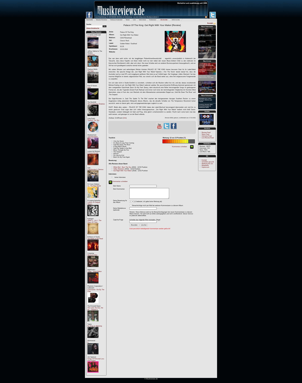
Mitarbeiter (205, 165)
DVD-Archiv (176, 20)
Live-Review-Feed (208, 138)
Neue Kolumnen (207, 95)
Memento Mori (92, 255)
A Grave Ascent (92, 153)
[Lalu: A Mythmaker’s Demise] (93, 183)
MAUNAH (202, 29)
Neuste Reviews (101, 20)
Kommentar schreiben (179, 146)
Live (134, 20)
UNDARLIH (202, 53)
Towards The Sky (93, 120)
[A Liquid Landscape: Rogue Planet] (93, 50)
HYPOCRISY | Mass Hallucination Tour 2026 (206, 76)
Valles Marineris (118, 169)
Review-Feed (206, 132)
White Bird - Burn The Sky (122, 167)
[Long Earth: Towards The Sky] (93, 133)
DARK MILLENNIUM (205, 35)
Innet (89, 87)
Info (125, 118)
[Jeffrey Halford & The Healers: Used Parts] (93, 68)
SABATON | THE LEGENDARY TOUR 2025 (206, 88)
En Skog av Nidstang (94, 326)
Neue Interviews (207, 26)
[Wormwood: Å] (93, 355)
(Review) (152, 25)
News (128, 20)
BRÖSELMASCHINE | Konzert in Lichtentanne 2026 (206, 83)
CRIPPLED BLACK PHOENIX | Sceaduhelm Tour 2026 (206, 65)
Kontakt (210, 23)
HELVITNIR (202, 41)
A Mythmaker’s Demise (95, 169)
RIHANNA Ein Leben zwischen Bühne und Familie (205, 100)
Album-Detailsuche (92, 28)
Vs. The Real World (94, 186)
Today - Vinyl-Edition (94, 271)
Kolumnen (152, 20)
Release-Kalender (116, 20)
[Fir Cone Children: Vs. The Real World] (93, 199)
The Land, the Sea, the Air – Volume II (95, 308)
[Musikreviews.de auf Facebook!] (173, 129)
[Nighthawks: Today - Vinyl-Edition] (93, 285)
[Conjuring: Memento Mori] (93, 268)
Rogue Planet (92, 36)
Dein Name (117, 186)
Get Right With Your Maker (122, 171)
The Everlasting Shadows (96, 104)
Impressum (205, 167)
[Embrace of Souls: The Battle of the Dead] (93, 252)
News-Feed (205, 134)
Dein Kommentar (119, 189)
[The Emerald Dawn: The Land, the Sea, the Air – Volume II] (93, 323)
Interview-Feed (207, 136)
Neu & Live (207, 61)
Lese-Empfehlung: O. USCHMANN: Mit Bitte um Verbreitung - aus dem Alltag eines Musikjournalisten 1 (127, 17)
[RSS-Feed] (206, 17)
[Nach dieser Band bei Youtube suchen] (159, 129)
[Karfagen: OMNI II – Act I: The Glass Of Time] (93, 235)
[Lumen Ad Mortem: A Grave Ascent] (93, 166)
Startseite (89, 20)
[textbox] (94, 26)
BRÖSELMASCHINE (205, 47)
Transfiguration (92, 137)
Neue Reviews (96, 32)
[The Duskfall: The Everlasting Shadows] (93, 117)
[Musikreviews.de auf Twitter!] (166, 129)
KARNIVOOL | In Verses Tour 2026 (206, 70)
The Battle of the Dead (95, 239)
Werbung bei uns (207, 163)
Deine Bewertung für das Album (120, 201)
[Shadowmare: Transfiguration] (93, 150)
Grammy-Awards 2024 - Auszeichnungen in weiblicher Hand (206, 106)
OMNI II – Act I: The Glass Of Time (94, 221)
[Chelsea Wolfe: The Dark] (93, 84)
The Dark (90, 71)
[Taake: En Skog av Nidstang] (93, 339)
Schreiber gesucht (208, 162)
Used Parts (91, 55)
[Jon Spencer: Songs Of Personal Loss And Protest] (93, 374)
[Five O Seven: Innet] (93, 101)
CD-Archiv (164, 20)
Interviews (142, 20)
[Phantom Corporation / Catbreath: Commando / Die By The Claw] (93, 304)
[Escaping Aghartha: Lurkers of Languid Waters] (93, 217)
